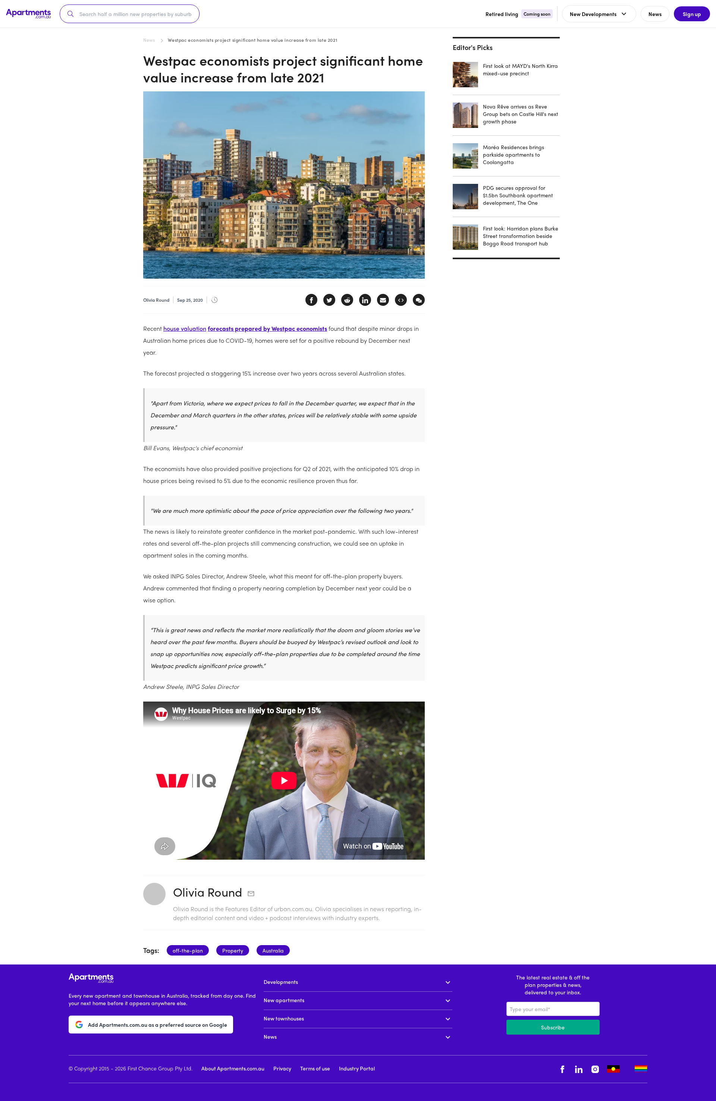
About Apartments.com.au (232, 1068)
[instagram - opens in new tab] (595, 1069)
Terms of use (315, 1068)
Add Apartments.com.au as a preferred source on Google (157, 1024)
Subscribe (553, 1027)
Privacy (282, 1068)
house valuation (184, 328)
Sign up (692, 14)
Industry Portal (357, 1068)
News (149, 40)
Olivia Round (207, 891)
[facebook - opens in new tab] (562, 1069)
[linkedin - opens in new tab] (578, 1069)
